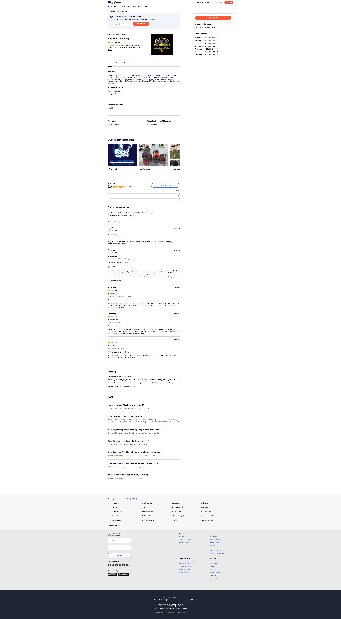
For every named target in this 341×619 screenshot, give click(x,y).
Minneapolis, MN (147, 512)
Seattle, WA (176, 520)
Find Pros (181, 536)
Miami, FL (204, 507)
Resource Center (215, 542)
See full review (113, 281)
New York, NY (206, 512)
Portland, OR (146, 516)
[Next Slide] (113, 177)
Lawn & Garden (126, 6)
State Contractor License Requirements (120, 376)
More (134, 6)
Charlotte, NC (147, 503)
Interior (110, 6)
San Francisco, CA (148, 520)
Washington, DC (207, 520)
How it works (214, 561)
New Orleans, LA (178, 512)
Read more (111, 83)
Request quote (213, 18)
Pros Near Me (214, 548)
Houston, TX (146, 507)
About (110, 63)
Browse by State (130, 499)
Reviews (127, 63)
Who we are (213, 563)
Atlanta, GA (116, 503)
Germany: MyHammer (160, 600)
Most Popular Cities (115, 499)
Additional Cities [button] (112, 526)
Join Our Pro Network (185, 563)
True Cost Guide (215, 539)
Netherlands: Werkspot (182, 600)
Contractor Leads (184, 569)
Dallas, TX (204, 503)
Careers (212, 566)
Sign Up (229, 2)
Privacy (160, 605)
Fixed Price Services (185, 542)
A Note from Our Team (216, 551)
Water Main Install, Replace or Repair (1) (121, 212)
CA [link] (119, 11)
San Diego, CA (117, 520)
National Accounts (184, 572)
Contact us (213, 575)
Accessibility (179, 605)
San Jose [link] (125, 11)
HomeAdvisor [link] (112, 11)
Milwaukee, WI (117, 512)
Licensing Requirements (217, 554)
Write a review (165, 185)
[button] (122, 159)
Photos (118, 63)
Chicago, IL (176, 503)
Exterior (116, 6)
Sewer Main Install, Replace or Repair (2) (121, 215)
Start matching (141, 24)
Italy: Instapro (170, 600)
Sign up (119, 555)
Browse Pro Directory (185, 539)
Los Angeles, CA (177, 507)
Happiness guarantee (216, 578)
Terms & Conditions (181, 608)
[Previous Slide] (109, 177)
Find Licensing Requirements (161, 383)
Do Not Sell (172, 605)
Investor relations (215, 572)
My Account (213, 536)
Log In (219, 2)
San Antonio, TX (207, 516)
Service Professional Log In (187, 561)
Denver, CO (116, 507)
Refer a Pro (213, 545)
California (165, 605)
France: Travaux (148, 600)
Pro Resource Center (185, 566)
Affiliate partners (215, 581)
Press (211, 569)
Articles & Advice (142, 6)
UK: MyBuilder (194, 600)
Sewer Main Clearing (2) (143, 212)
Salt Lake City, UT (178, 516)
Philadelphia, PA (117, 516)
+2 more (110, 50)
